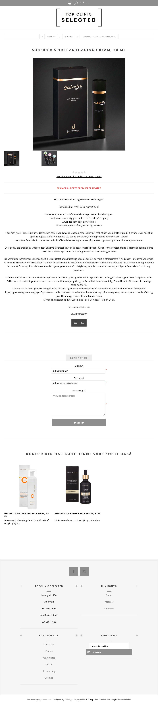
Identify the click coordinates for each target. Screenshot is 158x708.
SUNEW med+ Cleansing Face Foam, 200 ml (26, 515)
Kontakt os (49, 644)
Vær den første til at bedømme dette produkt (79, 176)
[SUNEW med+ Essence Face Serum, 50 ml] (79, 485)
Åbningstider (49, 657)
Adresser (109, 601)
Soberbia (85, 307)
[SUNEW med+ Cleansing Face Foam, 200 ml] (28, 485)
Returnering (49, 671)
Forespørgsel (78, 390)
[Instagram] (84, 571)
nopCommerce (44, 699)
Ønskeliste (82, 3)
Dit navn (79, 365)
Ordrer (109, 595)
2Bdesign (68, 699)
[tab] (79, 358)
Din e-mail (79, 378)
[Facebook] (73, 571)
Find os (49, 651)
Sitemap (49, 677)
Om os (49, 664)
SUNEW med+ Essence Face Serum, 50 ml (78, 513)
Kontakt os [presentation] (79, 357)
